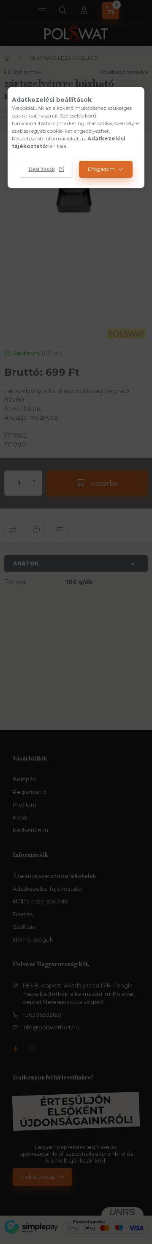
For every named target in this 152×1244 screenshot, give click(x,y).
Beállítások (42, 169)
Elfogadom (101, 169)
